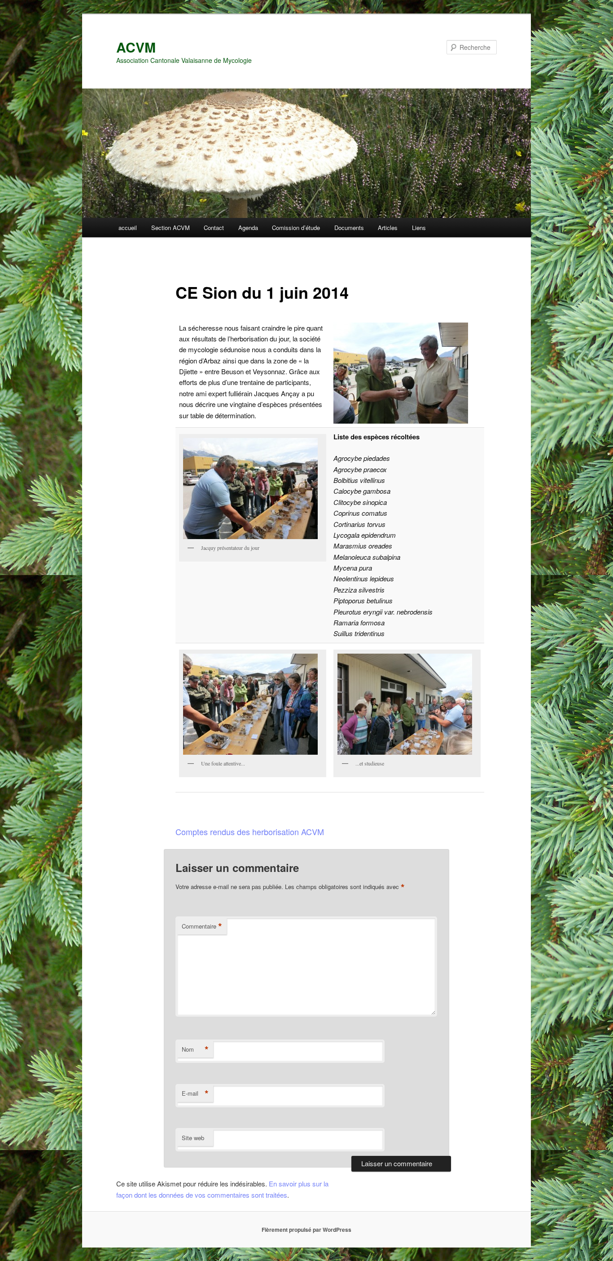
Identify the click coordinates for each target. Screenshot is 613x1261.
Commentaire (202, 926)
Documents (349, 227)
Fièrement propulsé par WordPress (306, 1230)
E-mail (195, 1093)
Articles (388, 227)
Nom (195, 1049)
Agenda (248, 227)
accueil (127, 227)
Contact (214, 227)
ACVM (136, 47)
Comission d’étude (296, 227)
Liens (419, 227)
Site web (193, 1137)
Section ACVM (170, 227)
